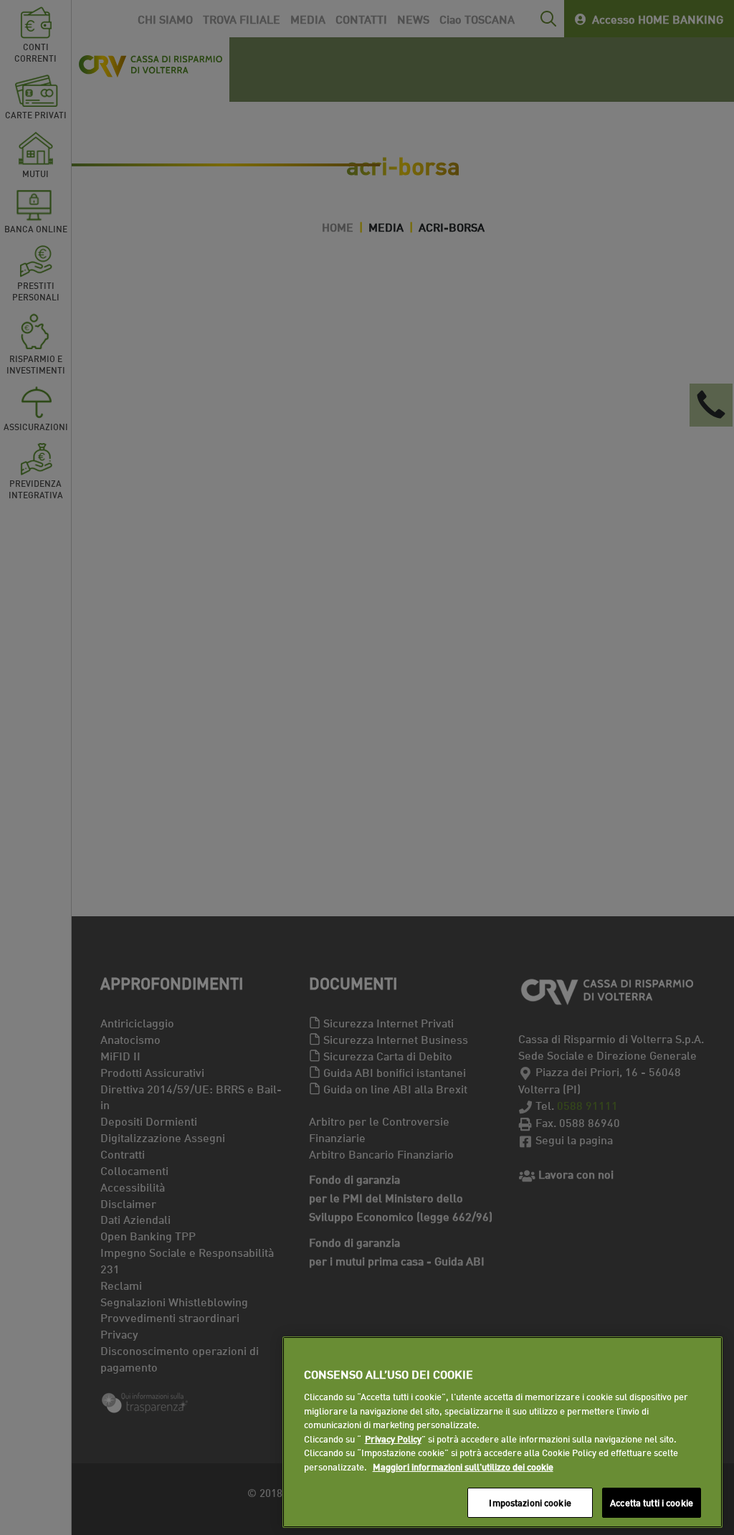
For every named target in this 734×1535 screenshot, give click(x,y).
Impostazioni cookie (530, 1502)
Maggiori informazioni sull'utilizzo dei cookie (463, 1466)
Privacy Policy (393, 1438)
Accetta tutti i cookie (651, 1502)
